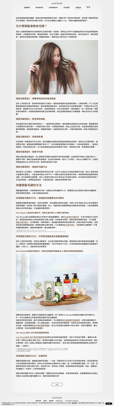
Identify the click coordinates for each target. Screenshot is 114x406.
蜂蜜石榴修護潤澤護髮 (41, 325)
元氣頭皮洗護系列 (72, 217)
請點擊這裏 (74, 403)
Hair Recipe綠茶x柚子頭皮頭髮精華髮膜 (32, 337)
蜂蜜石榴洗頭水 (22, 222)
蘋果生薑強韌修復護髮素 (70, 320)
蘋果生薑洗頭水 (68, 225)
